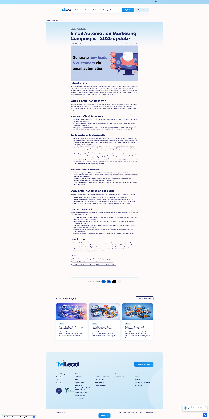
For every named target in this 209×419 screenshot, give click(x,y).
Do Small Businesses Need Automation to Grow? (134, 328)
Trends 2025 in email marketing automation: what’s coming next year (92, 262)
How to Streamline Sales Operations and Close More (102, 328)
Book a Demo (142, 10)
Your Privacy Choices (24, 417)
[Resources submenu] (118, 10)
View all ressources (145, 298)
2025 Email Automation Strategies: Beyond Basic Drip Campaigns (91, 259)
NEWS (73, 28)
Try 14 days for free (144, 364)
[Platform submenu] (82, 10)
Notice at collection (8, 417)
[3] (128, 173)
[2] (136, 140)
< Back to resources (52, 20)
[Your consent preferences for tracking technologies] (2, 416)
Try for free (128, 10)
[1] (88, 121)
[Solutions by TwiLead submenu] (100, 10)
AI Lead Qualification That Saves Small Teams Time (71, 328)
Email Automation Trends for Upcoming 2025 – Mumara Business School (94, 265)
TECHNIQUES (82, 28)
